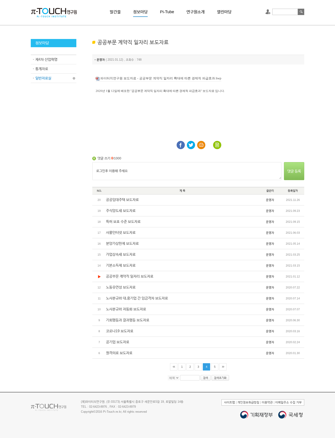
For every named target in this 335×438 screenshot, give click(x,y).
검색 (301, 12)
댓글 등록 (294, 171)
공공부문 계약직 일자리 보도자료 (129, 276)
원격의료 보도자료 (119, 353)
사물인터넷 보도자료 (121, 232)
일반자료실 (43, 78)
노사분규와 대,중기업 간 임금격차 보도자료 (137, 298)
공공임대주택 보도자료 (122, 200)
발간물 (115, 12)
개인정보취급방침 (248, 402)
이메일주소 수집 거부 (288, 402)
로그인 (268, 12)
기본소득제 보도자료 (121, 265)
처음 (173, 367)
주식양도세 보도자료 (121, 211)
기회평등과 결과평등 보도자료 (127, 320)
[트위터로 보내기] (191, 145)
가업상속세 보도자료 (121, 254)
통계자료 (41, 69)
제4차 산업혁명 (46, 59)
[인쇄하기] (201, 145)
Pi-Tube (167, 12)
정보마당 (140, 12)
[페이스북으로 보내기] (181, 145)
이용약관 (267, 402)
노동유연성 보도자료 (121, 287)
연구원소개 (195, 12)
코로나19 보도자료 (119, 331)
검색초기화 (220, 377)
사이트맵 (229, 402)
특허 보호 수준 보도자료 (123, 221)
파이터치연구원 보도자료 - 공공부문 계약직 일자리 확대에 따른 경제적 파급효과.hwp (160, 78)
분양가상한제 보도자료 (122, 243)
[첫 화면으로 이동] (54, 12)
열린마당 (224, 12)
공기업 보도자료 (117, 342)
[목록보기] (217, 145)
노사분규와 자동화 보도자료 (126, 309)
